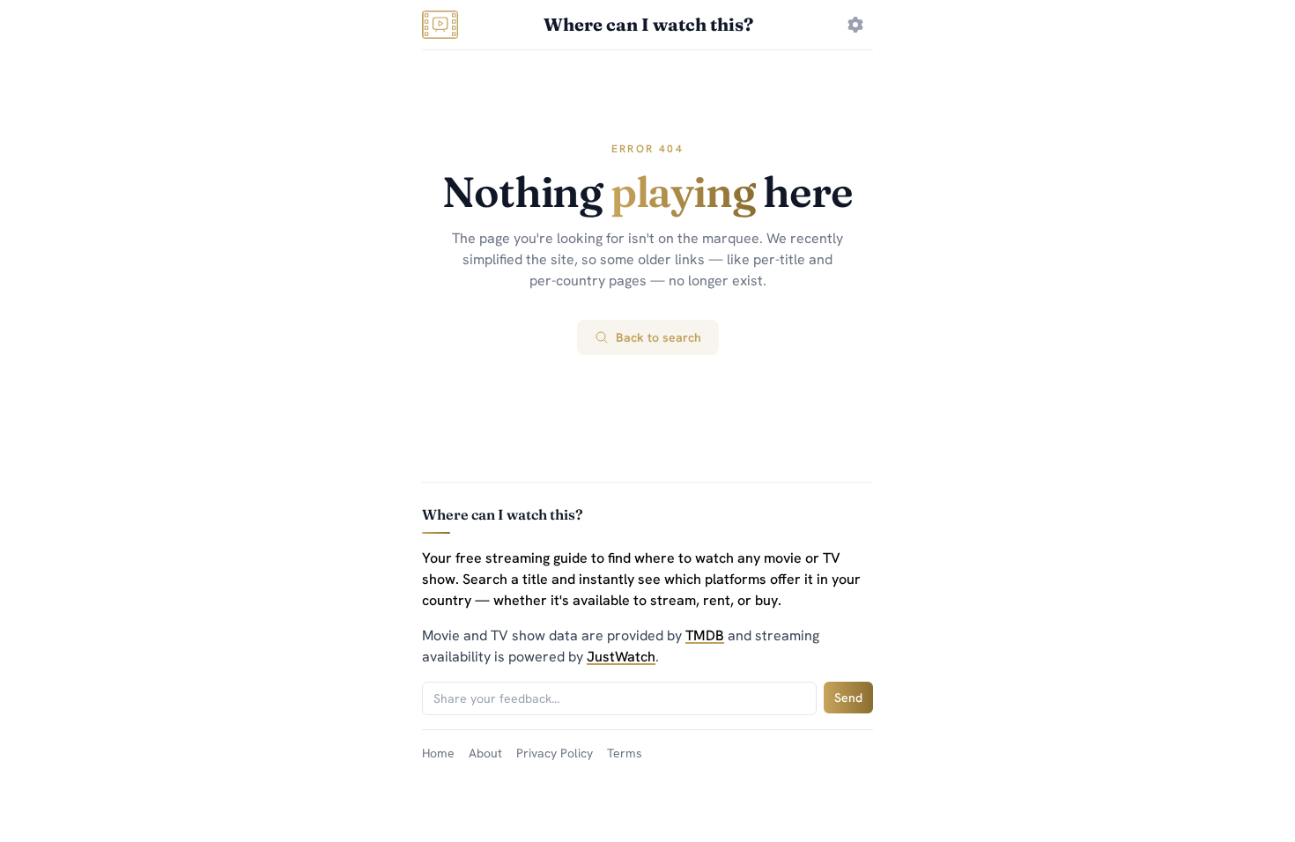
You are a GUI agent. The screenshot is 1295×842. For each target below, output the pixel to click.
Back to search (658, 337)
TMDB (704, 635)
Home (438, 753)
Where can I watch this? (648, 24)
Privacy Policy (554, 753)
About (485, 753)
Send (848, 697)
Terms (624, 753)
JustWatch (621, 656)
